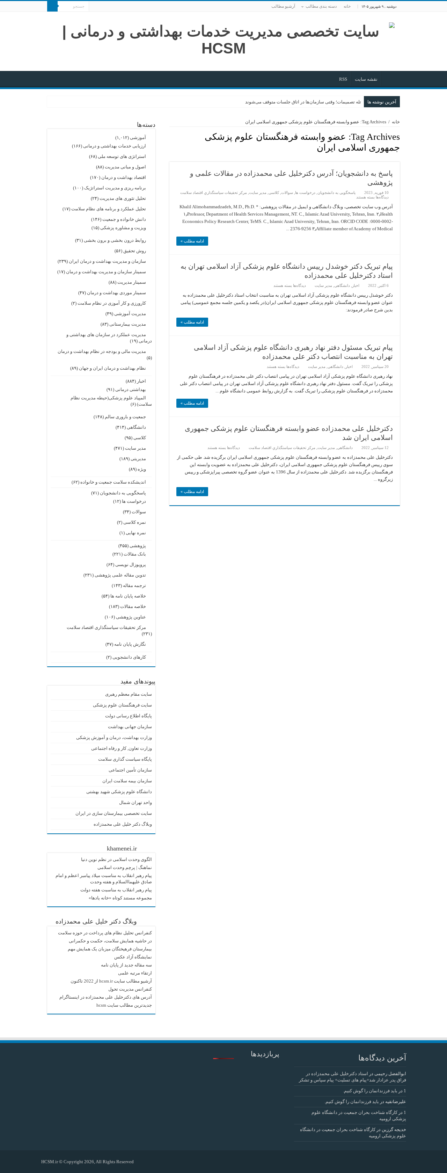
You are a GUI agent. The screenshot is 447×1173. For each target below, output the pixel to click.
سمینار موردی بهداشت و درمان (116, 292)
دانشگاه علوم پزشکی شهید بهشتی (119, 791)
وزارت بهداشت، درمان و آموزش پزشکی (114, 737)
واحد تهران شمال (135, 802)
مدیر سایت (257, 192)
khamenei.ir (122, 848)
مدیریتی (138, 458)
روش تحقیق (134, 250)
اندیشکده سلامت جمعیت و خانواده (113, 482)
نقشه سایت (366, 79)
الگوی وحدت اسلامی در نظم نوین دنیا (116, 859)
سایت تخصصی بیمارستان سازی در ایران (113, 813)
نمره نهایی (136, 532)
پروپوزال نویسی (130, 564)
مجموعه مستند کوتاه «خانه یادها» (120, 897)
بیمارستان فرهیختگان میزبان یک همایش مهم (110, 948)
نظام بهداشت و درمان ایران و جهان (112, 368)
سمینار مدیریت (131, 282)
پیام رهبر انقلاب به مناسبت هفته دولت (116, 889)
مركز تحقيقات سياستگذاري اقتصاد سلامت (213, 192)
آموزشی (138, 137)
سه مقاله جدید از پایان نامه (126, 965)
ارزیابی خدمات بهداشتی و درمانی (114, 146)
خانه (347, 6)
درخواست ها (305, 192)
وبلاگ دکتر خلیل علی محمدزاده (123, 824)
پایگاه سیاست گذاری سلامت (125, 759)
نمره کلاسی (134, 522)
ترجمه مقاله (134, 585)
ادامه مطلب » (192, 241)
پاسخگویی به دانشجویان (336, 192)
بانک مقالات (135, 554)
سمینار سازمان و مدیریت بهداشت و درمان (106, 271)
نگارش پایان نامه (130, 644)
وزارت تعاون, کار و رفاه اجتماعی (121, 748)
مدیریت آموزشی (130, 313)
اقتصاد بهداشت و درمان (123, 177)
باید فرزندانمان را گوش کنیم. (370, 1090)
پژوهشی (138, 545)
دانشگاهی (342, 285)
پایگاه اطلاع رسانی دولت (128, 715)
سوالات (287, 192)
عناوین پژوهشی (131, 617)
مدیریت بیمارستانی (127, 324)
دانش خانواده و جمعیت (124, 219)
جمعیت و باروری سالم (125, 416)
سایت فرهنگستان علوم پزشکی (122, 705)
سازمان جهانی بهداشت (130, 726)
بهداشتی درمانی (130, 389)
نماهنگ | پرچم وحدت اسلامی (124, 867)
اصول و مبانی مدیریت (125, 166)
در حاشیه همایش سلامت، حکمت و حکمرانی (110, 940)
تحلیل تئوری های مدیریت (123, 198)
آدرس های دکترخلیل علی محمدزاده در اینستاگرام (105, 997)
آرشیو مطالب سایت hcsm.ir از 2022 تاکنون (111, 981)
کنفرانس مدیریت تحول (130, 989)
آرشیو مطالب (283, 6)
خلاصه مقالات (133, 606)
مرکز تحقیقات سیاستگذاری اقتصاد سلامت (106, 627)
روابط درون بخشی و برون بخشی (115, 240)
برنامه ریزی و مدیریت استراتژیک (115, 187)
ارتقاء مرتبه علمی (135, 973)
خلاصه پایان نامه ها (128, 596)
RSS (343, 79)
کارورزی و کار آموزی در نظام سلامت (112, 303)
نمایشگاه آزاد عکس (133, 957)
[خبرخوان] (171, 158)
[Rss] (142, 1161)
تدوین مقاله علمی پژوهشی (120, 575)
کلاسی (274, 192)
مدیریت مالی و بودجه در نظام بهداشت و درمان (102, 351)
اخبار (355, 285)
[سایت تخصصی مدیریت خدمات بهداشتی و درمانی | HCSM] (223, 38)
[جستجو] (52, 6)
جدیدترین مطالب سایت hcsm (124, 1005)
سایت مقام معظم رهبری (128, 694)
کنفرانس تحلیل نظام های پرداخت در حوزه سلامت (105, 932)
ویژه (142, 469)
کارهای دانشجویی (129, 657)
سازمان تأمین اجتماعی (130, 770)
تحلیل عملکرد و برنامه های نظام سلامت (108, 208)
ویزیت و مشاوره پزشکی (123, 227)
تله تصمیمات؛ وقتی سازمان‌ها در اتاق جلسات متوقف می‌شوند (303, 101)
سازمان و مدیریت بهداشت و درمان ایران (107, 261)
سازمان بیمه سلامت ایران (127, 780)
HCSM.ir (49, 1161)
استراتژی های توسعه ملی (122, 156)
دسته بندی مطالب (321, 6)
